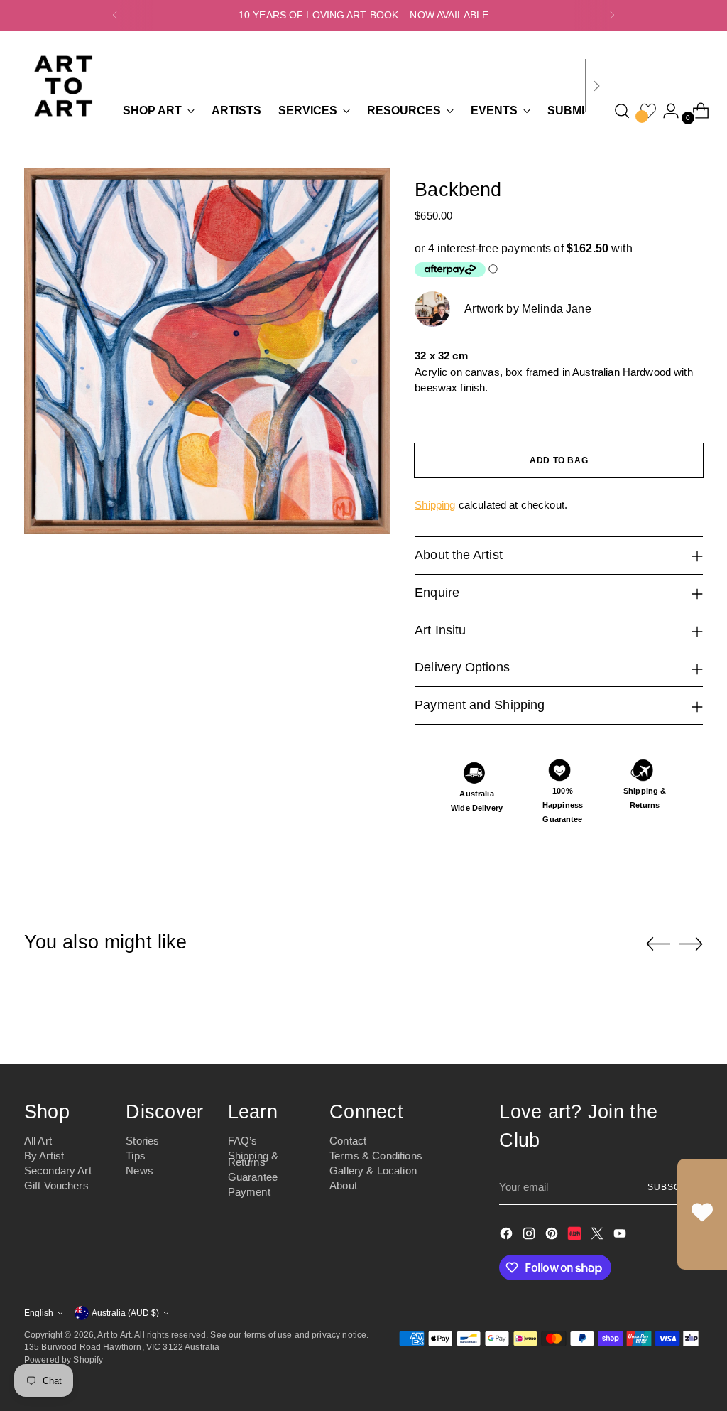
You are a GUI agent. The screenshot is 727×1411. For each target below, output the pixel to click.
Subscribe (675, 1186)
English (38, 1312)
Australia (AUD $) (125, 1312)
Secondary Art (58, 1170)
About (343, 1185)
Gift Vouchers (56, 1185)
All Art (38, 1141)
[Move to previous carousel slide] (658, 944)
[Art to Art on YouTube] (621, 1235)
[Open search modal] (622, 111)
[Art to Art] (63, 86)
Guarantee (253, 1177)
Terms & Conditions (375, 1156)
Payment (249, 1192)
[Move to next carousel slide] (691, 943)
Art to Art (114, 1334)
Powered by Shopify (64, 1359)
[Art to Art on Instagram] (530, 1235)
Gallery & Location (373, 1170)
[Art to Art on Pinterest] (553, 1235)
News (139, 1170)
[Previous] (115, 15)
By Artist (44, 1156)
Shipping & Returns (253, 1159)
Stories (142, 1141)
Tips (136, 1156)
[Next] (612, 15)
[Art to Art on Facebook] (507, 1235)
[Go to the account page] (665, 111)
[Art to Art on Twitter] (598, 1235)
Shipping (435, 505)
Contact (347, 1141)
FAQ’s (243, 1141)
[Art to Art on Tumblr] (575, 1235)
